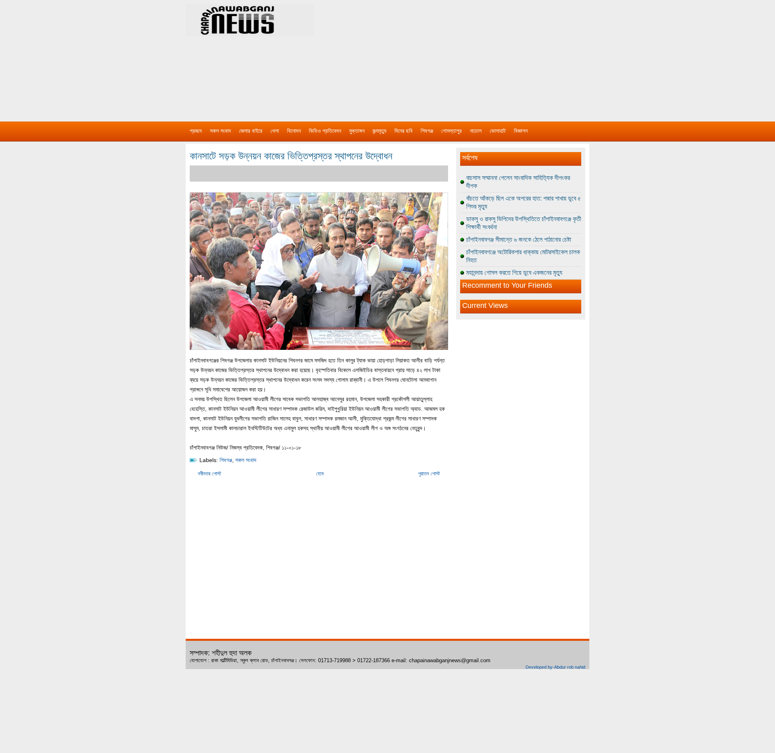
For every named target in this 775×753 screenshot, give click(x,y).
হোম (320, 474)
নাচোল (476, 131)
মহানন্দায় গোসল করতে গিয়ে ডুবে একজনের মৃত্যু (514, 272)
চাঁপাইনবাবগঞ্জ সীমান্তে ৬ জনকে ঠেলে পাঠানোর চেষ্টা (518, 239)
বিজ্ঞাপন (521, 131)
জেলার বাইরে (250, 131)
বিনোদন (294, 131)
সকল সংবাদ (220, 131)
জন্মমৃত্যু (379, 131)
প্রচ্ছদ (196, 131)
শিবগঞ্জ (427, 131)
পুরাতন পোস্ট (429, 474)
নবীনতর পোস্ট (209, 474)
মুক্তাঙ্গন (356, 131)
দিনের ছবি (403, 131)
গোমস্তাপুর (451, 131)
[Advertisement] (472, 56)
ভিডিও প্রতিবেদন (325, 131)
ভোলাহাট (498, 131)
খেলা (274, 131)
